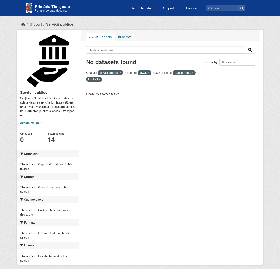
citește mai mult (31, 123)
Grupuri (168, 8)
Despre (191, 8)
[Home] (23, 24)
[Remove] (120, 72)
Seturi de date (141, 8)
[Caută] (241, 8)
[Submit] (250, 50)
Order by (211, 62)
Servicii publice (59, 24)
